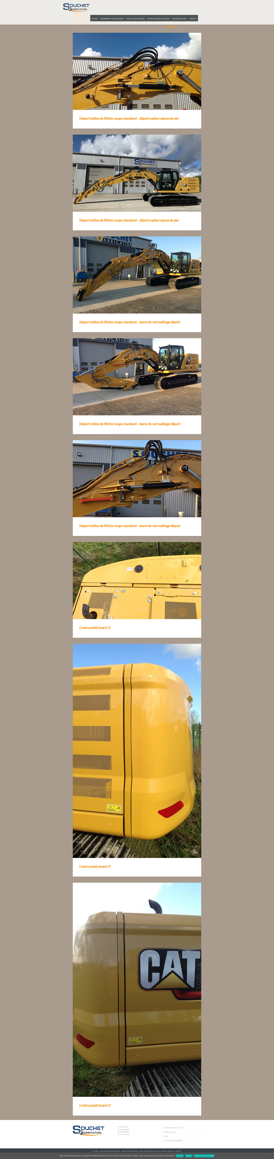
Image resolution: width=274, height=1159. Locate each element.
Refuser (189, 1156)
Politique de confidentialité (173, 1140)
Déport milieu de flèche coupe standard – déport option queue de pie (129, 118)
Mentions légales (170, 1132)
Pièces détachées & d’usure (149, 1151)
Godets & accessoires (129, 1151)
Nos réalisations (167, 1151)
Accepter (180, 1156)
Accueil (96, 1151)
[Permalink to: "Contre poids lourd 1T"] (137, 580)
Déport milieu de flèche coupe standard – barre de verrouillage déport (129, 321)
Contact (178, 1151)
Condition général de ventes (173, 1128)
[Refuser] (271, 1156)
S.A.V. (166, 1136)
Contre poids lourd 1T (95, 627)
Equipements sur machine (110, 1151)
